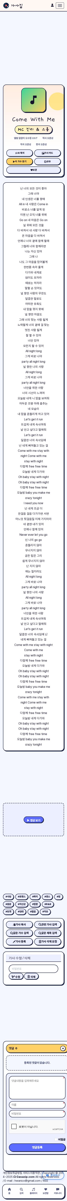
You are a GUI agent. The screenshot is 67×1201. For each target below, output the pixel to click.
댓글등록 (37, 1147)
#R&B (47, 904)
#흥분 (8, 904)
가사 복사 (21, 924)
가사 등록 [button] (21, 941)
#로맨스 (21, 896)
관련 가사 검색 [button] (49, 924)
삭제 (32, 977)
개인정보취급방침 (12, 1173)
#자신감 (21, 904)
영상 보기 (35, 820)
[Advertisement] (33, 48)
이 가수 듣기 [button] (20, 161)
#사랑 (8, 896)
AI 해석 (20, 153)
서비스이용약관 (31, 1173)
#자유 (45, 911)
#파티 (35, 896)
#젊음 (33, 911)
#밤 (58, 896)
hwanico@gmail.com (28, 1180)
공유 (49, 161)
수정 (17, 977)
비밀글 (62, 1139)
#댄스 (47, 896)
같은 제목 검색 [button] (49, 933)
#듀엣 (8, 911)
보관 (35, 169)
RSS (45, 1180)
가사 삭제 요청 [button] (49, 941)
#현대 (20, 911)
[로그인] (52, 5)
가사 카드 (48, 153)
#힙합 (35, 904)
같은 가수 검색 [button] (21, 933)
